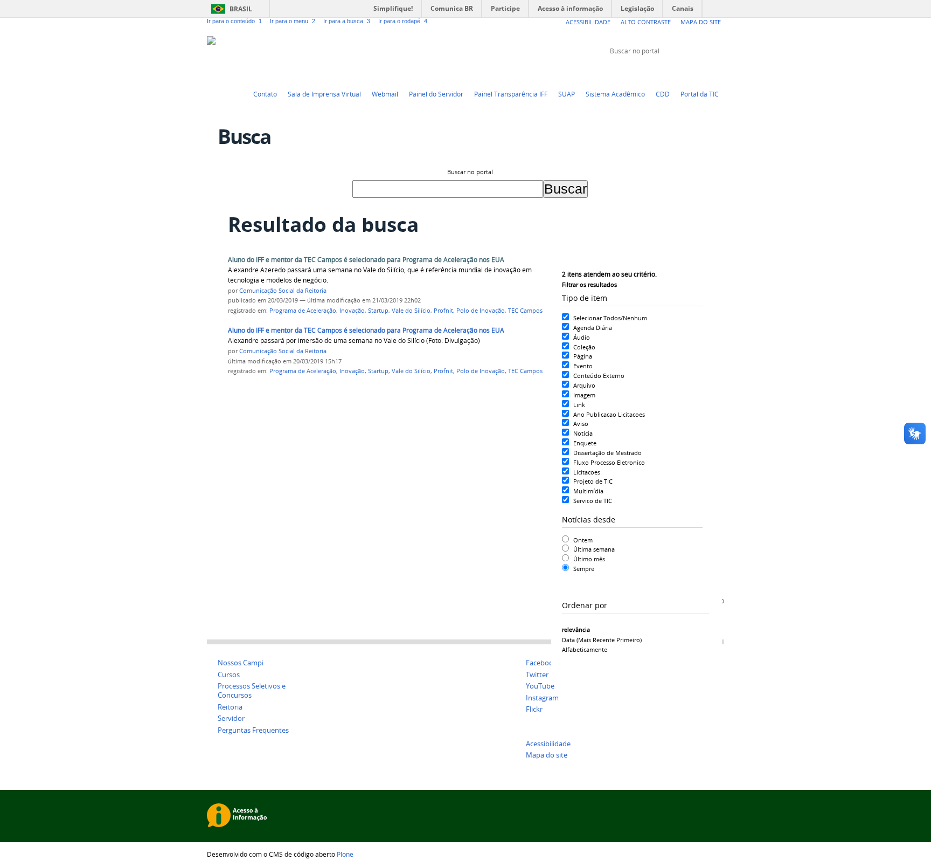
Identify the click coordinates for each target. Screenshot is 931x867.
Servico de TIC (592, 501)
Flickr (705, 71)
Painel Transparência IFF (510, 94)
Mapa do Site (700, 22)
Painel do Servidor (436, 94)
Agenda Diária (592, 328)
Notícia (583, 433)
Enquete (584, 443)
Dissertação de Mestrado (607, 453)
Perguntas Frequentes (253, 730)
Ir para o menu (292, 21)
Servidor (231, 718)
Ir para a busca (346, 21)
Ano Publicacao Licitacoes (609, 414)
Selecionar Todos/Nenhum (610, 318)
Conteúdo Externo (598, 375)
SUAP (566, 94)
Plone (345, 854)
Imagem (584, 395)
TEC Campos (525, 310)
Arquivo (584, 385)
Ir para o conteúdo (234, 21)
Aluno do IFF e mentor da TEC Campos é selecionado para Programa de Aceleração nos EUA (366, 259)
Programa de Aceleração (302, 310)
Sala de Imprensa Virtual (324, 94)
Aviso (580, 423)
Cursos (229, 674)
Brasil (241, 8)
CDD (663, 94)
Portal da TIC (699, 94)
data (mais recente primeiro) (602, 640)
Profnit (443, 310)
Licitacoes (586, 472)
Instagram (718, 71)
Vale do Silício (411, 310)
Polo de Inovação (480, 310)
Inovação (352, 310)
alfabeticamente (584, 649)
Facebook (691, 71)
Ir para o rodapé (402, 21)
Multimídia (588, 491)
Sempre (583, 569)
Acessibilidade (588, 22)
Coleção (584, 347)
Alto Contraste (646, 22)
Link (579, 405)
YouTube (678, 71)
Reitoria (230, 707)
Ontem (583, 540)
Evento (583, 366)
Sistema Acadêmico (615, 94)
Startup (378, 310)
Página (582, 356)
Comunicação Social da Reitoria (282, 290)
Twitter (664, 71)
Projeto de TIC (593, 481)
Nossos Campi (240, 663)
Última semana (594, 549)
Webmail (385, 94)
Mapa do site (546, 755)
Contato (265, 94)
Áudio (581, 337)
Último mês (589, 559)
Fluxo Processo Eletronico (609, 462)
